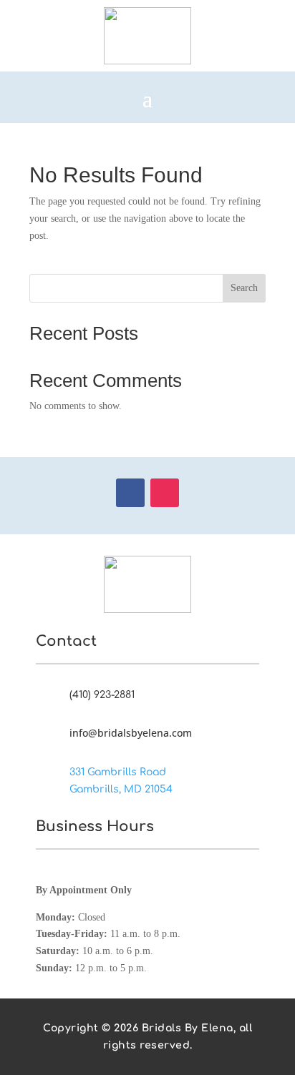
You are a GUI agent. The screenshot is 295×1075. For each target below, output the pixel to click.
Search (244, 288)
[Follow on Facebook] (130, 492)
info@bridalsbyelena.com (130, 733)
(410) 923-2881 (102, 694)
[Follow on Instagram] (164, 492)
